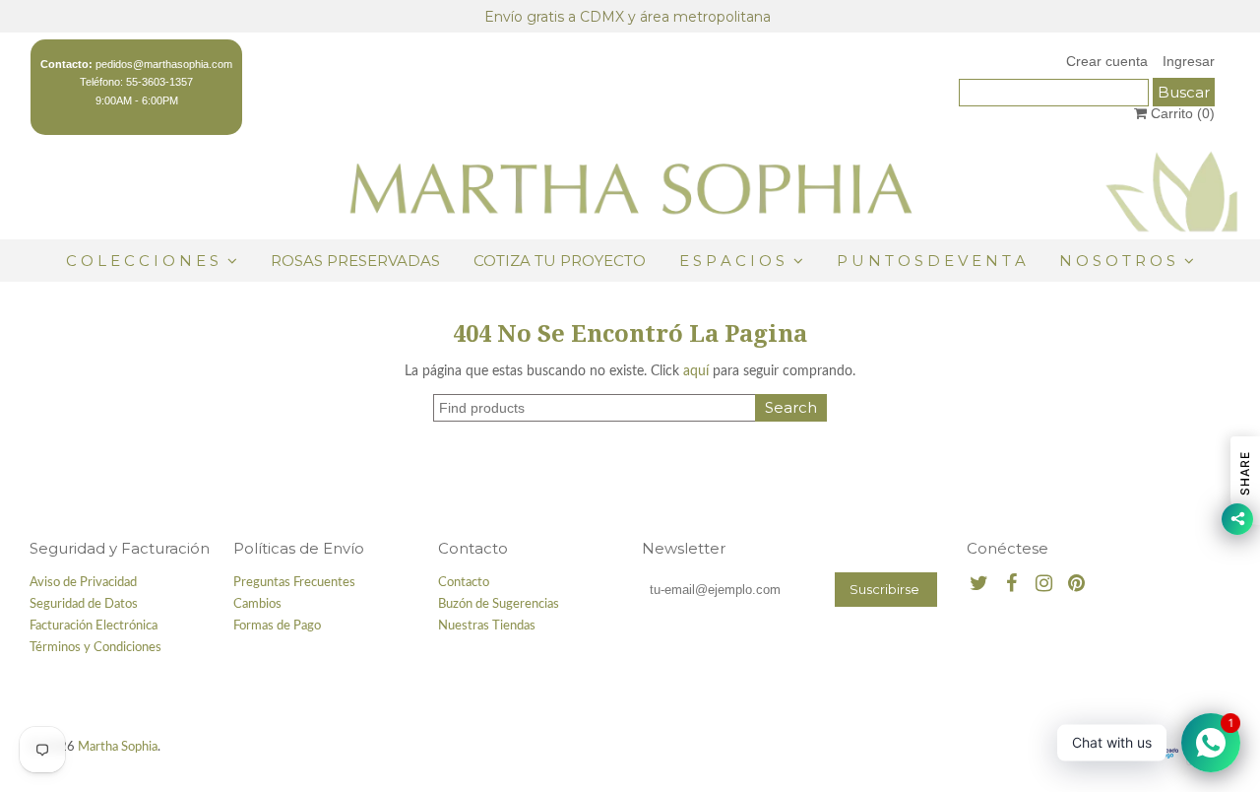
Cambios (257, 604)
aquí (696, 371)
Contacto (463, 582)
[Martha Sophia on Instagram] (1044, 584)
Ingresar (1189, 61)
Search (791, 407)
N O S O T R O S (1117, 260)
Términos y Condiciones (95, 647)
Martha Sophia (118, 747)
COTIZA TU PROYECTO (559, 260)
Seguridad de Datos (84, 604)
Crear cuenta (1107, 61)
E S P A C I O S (732, 260)
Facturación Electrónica (94, 626)
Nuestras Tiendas (487, 626)
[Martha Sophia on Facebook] (1011, 584)
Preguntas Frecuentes (294, 582)
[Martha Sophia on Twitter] (979, 584)
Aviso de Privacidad (83, 582)
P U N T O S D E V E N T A (931, 260)
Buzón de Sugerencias (498, 604)
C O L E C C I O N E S (144, 260)
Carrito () (1181, 113)
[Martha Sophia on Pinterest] (1076, 584)
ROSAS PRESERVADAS (355, 260)
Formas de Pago (277, 626)
